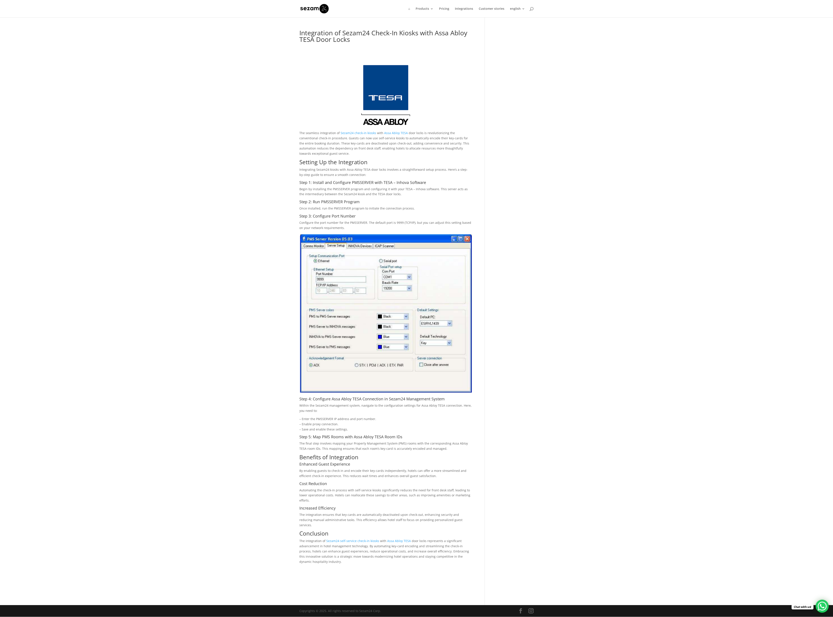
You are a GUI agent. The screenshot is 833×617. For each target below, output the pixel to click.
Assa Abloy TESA (396, 133)
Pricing (444, 9)
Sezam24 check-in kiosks (358, 133)
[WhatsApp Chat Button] (822, 606)
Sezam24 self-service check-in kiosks (352, 541)
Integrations (464, 9)
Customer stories (491, 9)
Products (422, 9)
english (515, 9)
